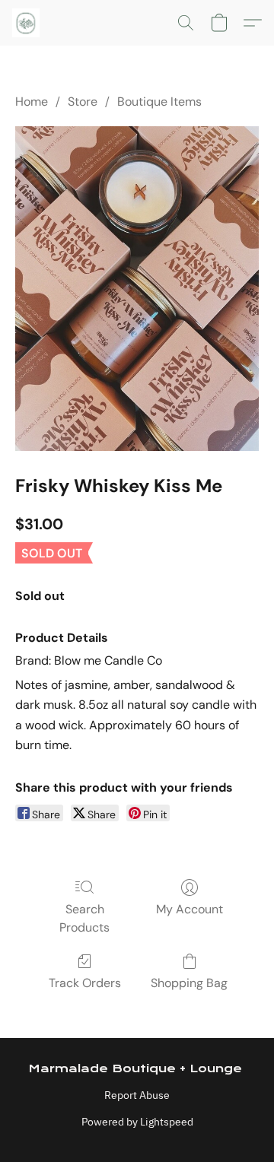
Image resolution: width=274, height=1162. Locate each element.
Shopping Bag (189, 983)
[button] (26, 23)
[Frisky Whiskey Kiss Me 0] (137, 288)
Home (31, 102)
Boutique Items (159, 102)
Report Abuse (137, 1095)
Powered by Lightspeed (137, 1122)
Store (82, 102)
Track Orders (85, 983)
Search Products (84, 918)
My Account (189, 909)
